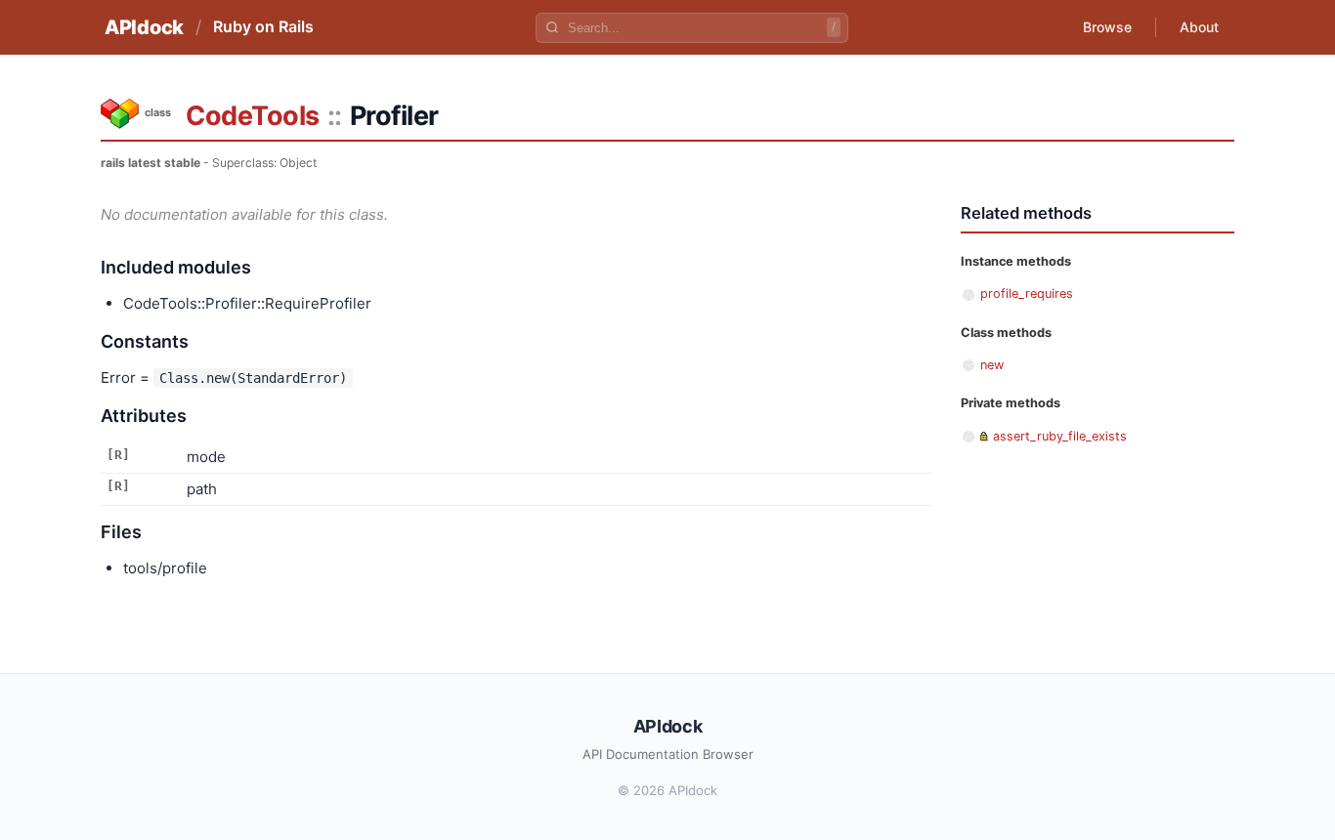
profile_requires (1026, 293)
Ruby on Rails (263, 26)
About (1199, 27)
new (992, 364)
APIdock (144, 27)
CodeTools (253, 116)
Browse (1107, 27)
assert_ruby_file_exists (1060, 436)
